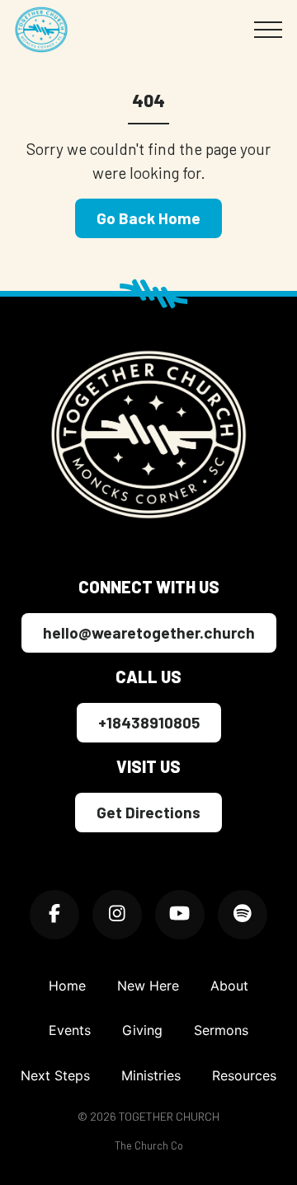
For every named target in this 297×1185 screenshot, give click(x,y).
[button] (268, 30)
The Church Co (149, 1145)
